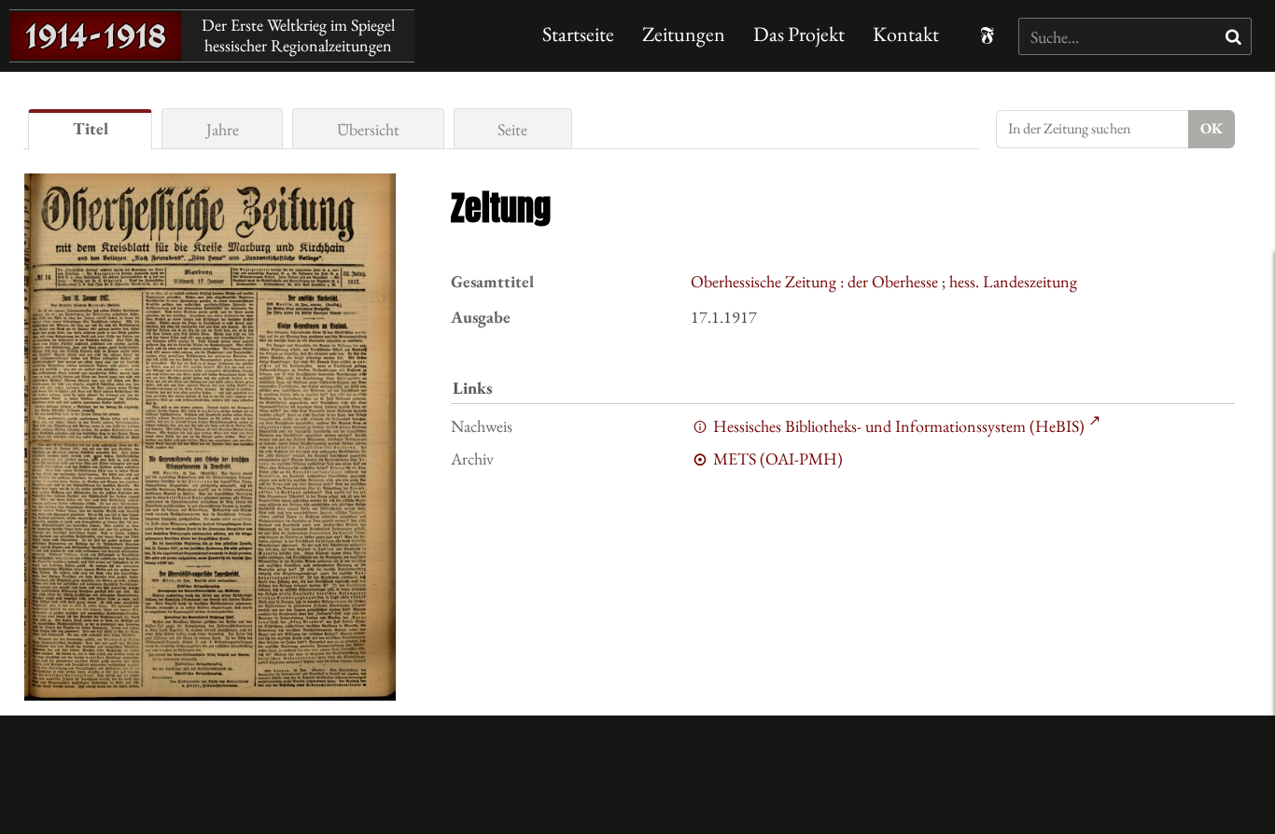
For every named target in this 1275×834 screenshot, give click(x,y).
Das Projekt (799, 34)
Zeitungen (683, 34)
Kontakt (906, 34)
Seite (512, 129)
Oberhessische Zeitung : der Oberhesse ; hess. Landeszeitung (884, 281)
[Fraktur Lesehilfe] (987, 35)
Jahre (222, 129)
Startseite (578, 34)
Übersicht (368, 129)
